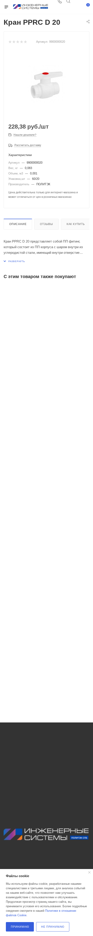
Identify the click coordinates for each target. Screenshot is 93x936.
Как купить (76, 224)
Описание (17, 224)
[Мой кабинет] (77, 3)
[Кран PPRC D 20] (46, 84)
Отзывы (46, 224)
